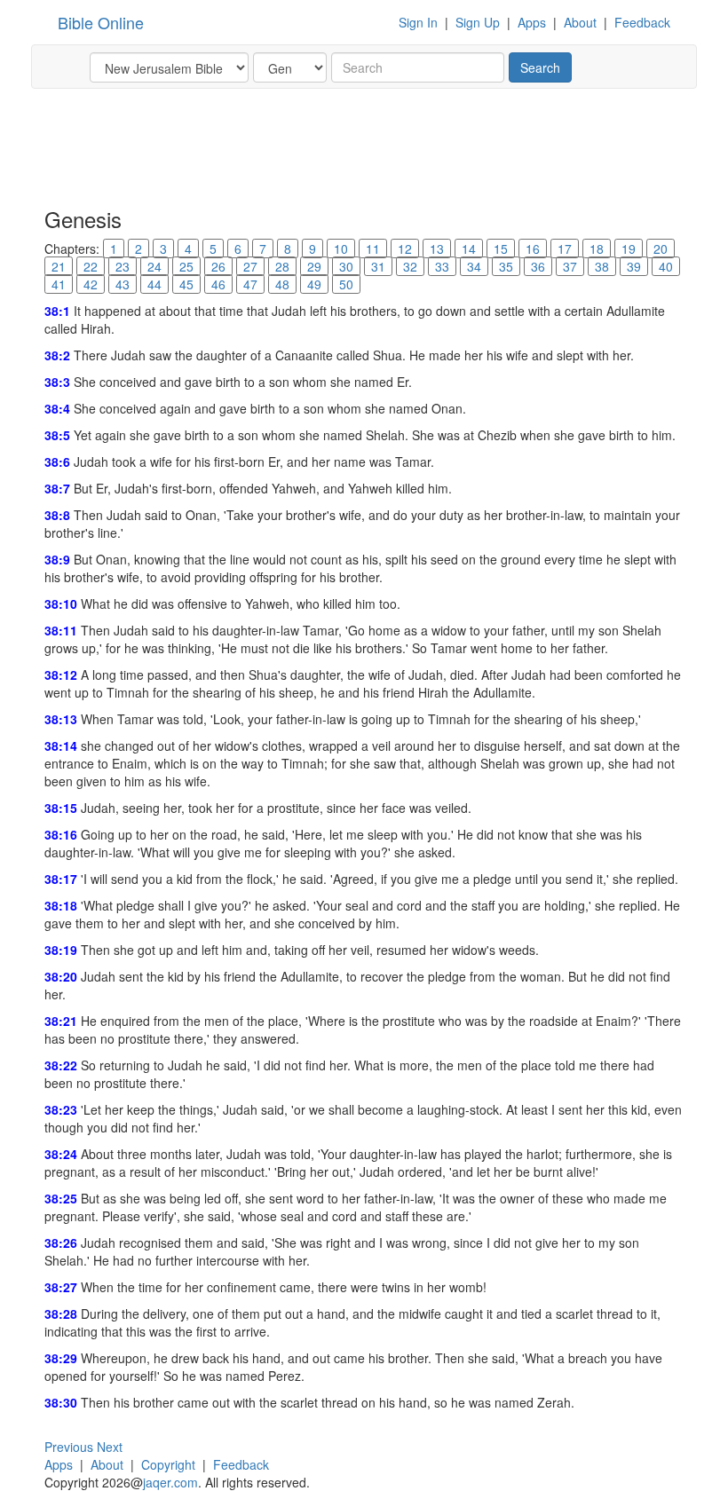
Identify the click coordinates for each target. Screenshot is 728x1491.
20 (660, 248)
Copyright (168, 1464)
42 (90, 284)
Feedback (642, 22)
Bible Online (101, 22)
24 (154, 266)
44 (154, 284)
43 (122, 284)
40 (666, 266)
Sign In (418, 22)
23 (122, 266)
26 (218, 266)
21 (58, 266)
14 (469, 248)
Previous (68, 1447)
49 (314, 284)
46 (218, 284)
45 (186, 284)
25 (186, 266)
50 (346, 284)
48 (282, 284)
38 (602, 266)
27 (250, 266)
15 (501, 248)
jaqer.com (170, 1482)
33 (442, 266)
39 (634, 266)
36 (538, 266)
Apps (532, 22)
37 (570, 266)
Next (110, 1447)
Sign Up (477, 22)
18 (597, 248)
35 (506, 266)
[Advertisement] (367, 146)
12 (405, 248)
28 (282, 266)
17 (565, 248)
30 (346, 266)
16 (533, 248)
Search (540, 67)
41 (58, 284)
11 (373, 248)
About (580, 22)
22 (90, 266)
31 (378, 266)
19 (628, 248)
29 (314, 266)
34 (474, 266)
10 (341, 248)
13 (437, 248)
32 (410, 266)
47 (250, 284)
